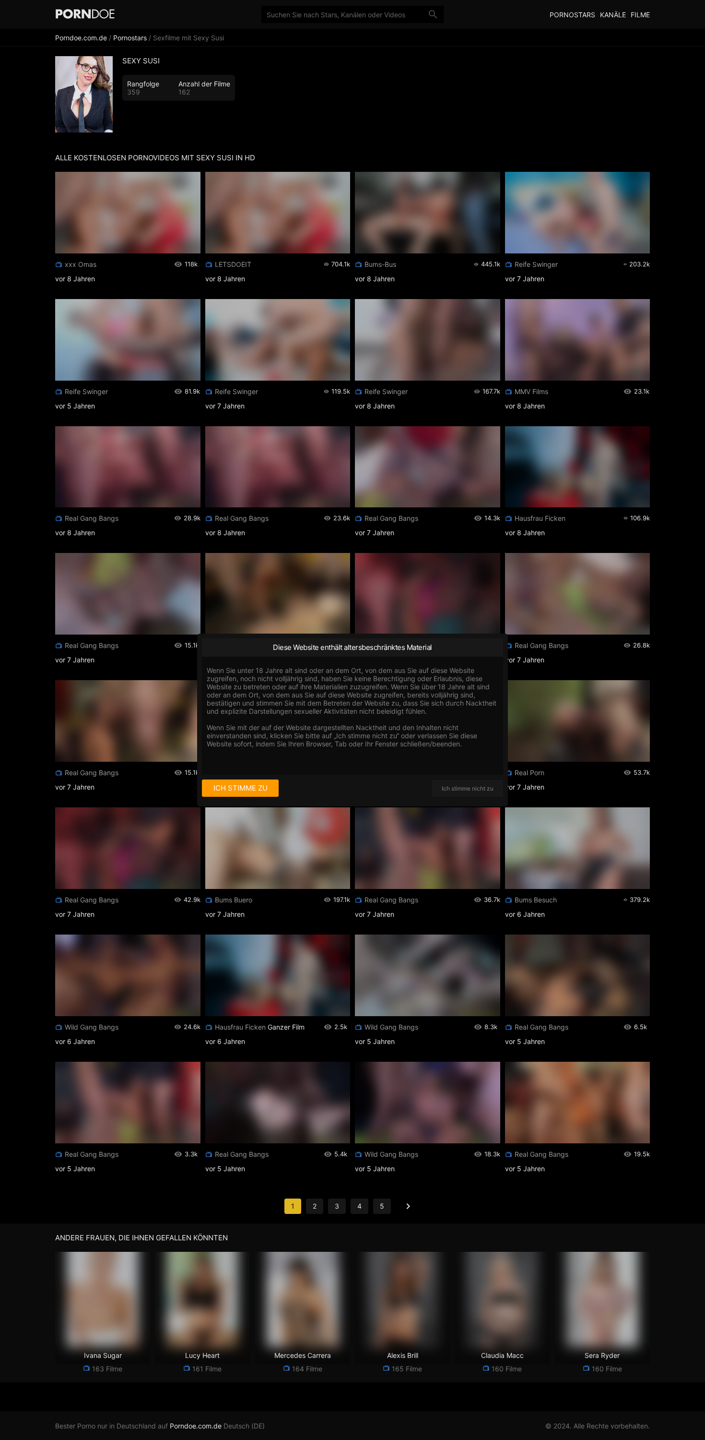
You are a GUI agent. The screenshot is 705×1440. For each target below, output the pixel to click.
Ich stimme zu (240, 787)
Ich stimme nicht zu (468, 788)
